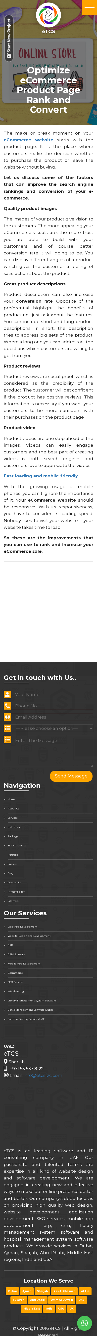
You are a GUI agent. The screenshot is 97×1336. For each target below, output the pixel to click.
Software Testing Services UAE (26, 1019)
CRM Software (16, 954)
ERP (10, 945)
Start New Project (9, 36)
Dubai (12, 1291)
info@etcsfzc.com (43, 1075)
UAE (81, 1300)
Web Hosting (16, 991)
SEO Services (15, 982)
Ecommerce (15, 972)
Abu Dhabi (37, 1300)
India (49, 1308)
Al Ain (85, 1291)
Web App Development (22, 926)
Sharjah (42, 1291)
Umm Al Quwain (62, 1300)
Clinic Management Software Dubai (30, 1009)
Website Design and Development (29, 936)
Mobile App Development (24, 963)
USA (61, 1308)
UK (72, 1308)
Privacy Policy (16, 891)
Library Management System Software (32, 1000)
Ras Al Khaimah (64, 1291)
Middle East (31, 1308)
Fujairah (18, 1300)
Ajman (26, 1291)
